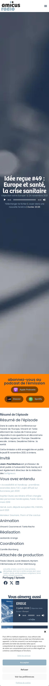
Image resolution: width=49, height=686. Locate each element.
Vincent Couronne (15, 575)
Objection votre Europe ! (14, 195)
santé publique (21, 573)
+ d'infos (31, 619)
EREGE (21, 603)
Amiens (13, 569)
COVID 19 (20, 569)
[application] (24, 199)
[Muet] (44, 199)
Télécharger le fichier (16, 203)
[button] (45, 631)
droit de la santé (19, 571)
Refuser (24, 669)
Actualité (6, 569)
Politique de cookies (23, 683)
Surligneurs (9, 473)
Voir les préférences (24, 677)
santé (12, 573)
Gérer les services (23, 656)
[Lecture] (4, 199)
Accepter (24, 662)
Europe (29, 571)
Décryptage (7, 571)
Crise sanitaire (29, 569)
